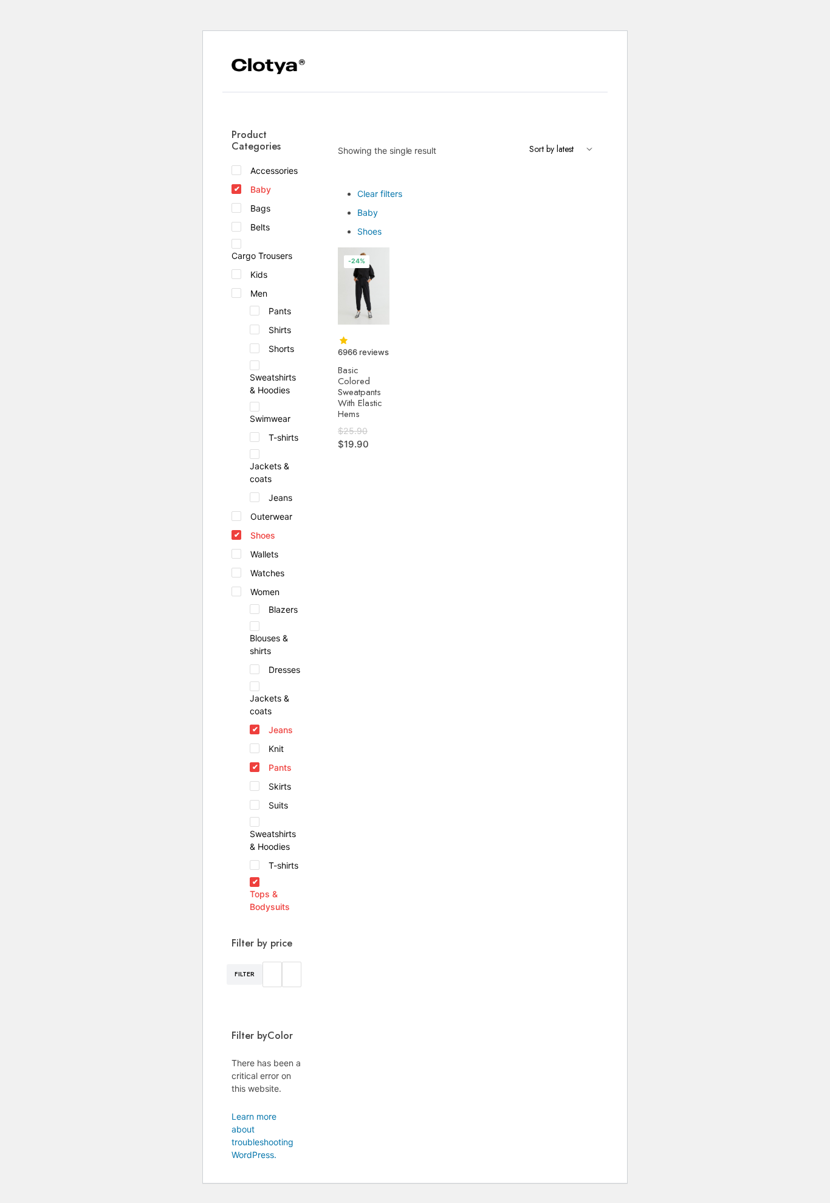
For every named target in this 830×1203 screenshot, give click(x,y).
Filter (245, 974)
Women (265, 592)
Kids (258, 274)
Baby (367, 212)
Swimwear (270, 418)
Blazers (283, 609)
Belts (260, 227)
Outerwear (271, 516)
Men (258, 293)
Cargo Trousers (262, 255)
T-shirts (283, 437)
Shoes (369, 231)
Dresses (284, 669)
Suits (278, 805)
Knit (276, 748)
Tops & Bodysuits (270, 900)
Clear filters (379, 193)
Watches (267, 573)
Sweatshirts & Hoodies (273, 383)
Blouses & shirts (269, 644)
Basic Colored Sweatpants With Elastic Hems (360, 392)
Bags (260, 208)
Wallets (264, 554)
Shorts (281, 348)
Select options (378, 264)
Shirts (280, 330)
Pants (280, 311)
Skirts (280, 786)
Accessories (274, 170)
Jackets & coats (269, 472)
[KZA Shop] (268, 66)
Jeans (280, 497)
